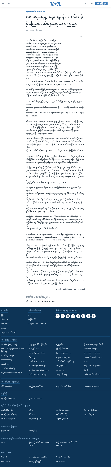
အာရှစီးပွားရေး (61, 366)
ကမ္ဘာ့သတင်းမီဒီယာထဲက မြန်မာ (11, 373)
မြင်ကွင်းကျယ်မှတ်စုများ (64, 353)
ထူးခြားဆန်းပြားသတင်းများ (38, 374)
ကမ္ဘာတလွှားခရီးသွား (63, 357)
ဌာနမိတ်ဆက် (5, 430)
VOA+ (3, 442)
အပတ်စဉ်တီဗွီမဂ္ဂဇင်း (8, 419)
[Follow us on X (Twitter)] (63, 316)
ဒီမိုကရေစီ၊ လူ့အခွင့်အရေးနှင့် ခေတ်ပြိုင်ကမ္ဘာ (12, 350)
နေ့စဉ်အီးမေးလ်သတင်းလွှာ (37, 324)
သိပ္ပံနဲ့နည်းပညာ (34, 348)
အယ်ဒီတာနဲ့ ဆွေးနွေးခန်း (9, 344)
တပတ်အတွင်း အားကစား (37, 361)
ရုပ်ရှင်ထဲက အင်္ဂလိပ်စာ (63, 386)
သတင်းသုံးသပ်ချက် (7, 355)
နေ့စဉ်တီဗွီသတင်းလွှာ (8, 410)
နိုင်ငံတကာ (4, 319)
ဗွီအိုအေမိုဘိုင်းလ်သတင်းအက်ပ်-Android (66, 444)
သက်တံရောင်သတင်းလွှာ (92, 374)
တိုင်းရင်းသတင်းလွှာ (90, 348)
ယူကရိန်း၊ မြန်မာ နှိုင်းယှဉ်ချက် (39, 370)
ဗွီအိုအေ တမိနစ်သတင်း (91, 410)
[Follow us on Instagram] (73, 316)
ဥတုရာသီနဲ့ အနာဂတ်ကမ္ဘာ (37, 353)
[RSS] (83, 316)
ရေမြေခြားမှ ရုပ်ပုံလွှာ (63, 410)
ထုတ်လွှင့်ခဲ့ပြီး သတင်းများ (36, 11)
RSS (29, 315)
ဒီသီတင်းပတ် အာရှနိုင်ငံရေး (65, 361)
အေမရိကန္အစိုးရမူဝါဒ (35, 461)
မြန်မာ (3, 315)
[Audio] (85, 4)
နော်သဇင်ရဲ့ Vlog (89, 414)
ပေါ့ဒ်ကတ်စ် (32, 319)
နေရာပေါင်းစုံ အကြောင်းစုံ (92, 366)
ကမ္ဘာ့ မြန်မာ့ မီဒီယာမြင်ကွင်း (38, 344)
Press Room (5, 461)
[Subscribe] (93, 316)
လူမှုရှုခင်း (59, 344)
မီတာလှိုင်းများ (33, 430)
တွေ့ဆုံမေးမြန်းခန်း (35, 419)
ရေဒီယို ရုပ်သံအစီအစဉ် (8, 414)
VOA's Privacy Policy (63, 457)
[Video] (92, 4)
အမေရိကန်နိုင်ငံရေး (7, 364)
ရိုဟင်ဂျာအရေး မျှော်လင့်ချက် (93, 344)
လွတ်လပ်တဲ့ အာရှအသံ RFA (38, 457)
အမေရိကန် (5, 324)
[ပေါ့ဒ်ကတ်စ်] (88, 316)
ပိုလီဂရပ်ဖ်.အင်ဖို (61, 414)
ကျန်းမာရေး (60, 370)
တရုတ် (3, 328)
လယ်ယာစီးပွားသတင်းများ (37, 366)
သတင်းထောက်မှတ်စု (8, 368)
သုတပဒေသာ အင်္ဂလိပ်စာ (92, 386)
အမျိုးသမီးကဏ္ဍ (61, 374)
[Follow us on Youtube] (68, 316)
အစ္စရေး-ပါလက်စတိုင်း (8, 332)
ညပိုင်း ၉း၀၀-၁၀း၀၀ (35, 398)
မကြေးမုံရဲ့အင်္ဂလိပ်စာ (36, 386)
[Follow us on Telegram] (78, 316)
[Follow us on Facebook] (58, 316)
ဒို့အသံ (86, 370)
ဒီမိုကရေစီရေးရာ (6, 360)
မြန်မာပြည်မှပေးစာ (62, 348)
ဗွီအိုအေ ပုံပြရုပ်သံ (62, 419)
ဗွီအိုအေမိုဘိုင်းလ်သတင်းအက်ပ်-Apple (39, 444)
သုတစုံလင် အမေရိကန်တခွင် (93, 357)
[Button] (81, 36)
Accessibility (60, 461)
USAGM (4, 457)
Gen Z (86, 361)
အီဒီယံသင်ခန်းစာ (6, 386)
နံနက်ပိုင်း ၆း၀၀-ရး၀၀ (8, 398)
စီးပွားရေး (32, 357)
